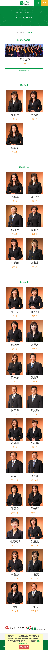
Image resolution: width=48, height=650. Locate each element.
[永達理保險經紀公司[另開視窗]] (14, 628)
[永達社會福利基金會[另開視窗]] (35, 628)
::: (0, 7)
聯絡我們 (44, 3)
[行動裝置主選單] (3, 3)
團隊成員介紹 (24, 70)
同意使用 (24, 646)
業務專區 (37, 3)
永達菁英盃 (20, 32)
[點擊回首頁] (24, 3)
